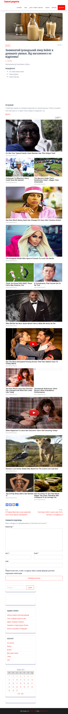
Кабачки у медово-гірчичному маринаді (18, 615)
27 (28, 687)
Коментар (9, 527)
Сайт (7, 561)
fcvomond (9, 61)
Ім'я (7, 553)
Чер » (22, 694)
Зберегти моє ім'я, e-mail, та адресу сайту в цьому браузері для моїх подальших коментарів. (29, 572)
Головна (19, 7)
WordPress (32, 711)
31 (17, 690)
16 (13, 683)
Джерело (7, 114)
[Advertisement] (34, 90)
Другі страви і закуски (36, 7)
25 (20, 687)
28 (32, 687)
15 (9, 683)
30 (13, 690)
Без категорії (10, 643)
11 (20, 680)
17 (17, 683)
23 (13, 687)
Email (36, 553)
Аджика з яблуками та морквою (15, 622)
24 (17, 687)
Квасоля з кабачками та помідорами (17, 628)
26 (24, 687)
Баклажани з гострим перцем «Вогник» (17, 625)
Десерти (61, 7)
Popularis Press (44, 711)
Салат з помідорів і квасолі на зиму (16, 618)
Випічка (54, 7)
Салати (47, 7)
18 (20, 683)
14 (32, 680)
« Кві (18, 694)
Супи (25, 7)
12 (24, 680)
